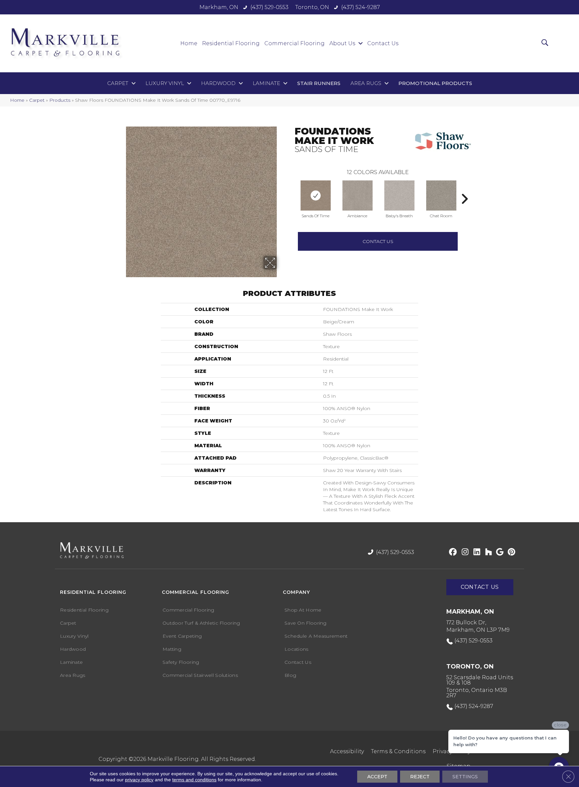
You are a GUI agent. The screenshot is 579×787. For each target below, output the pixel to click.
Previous (291, 188)
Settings (465, 777)
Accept (377, 777)
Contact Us (378, 241)
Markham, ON (218, 7)
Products (59, 100)
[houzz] (487, 552)
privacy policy (139, 779)
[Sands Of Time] (315, 195)
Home (17, 100)
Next (464, 188)
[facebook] (452, 552)
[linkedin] (475, 552)
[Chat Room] (441, 195)
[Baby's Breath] (399, 195)
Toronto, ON (312, 7)
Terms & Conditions (398, 751)
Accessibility (347, 751)
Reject (420, 777)
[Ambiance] (357, 195)
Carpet (37, 100)
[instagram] (463, 552)
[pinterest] (510, 552)
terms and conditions (194, 779)
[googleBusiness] (499, 552)
